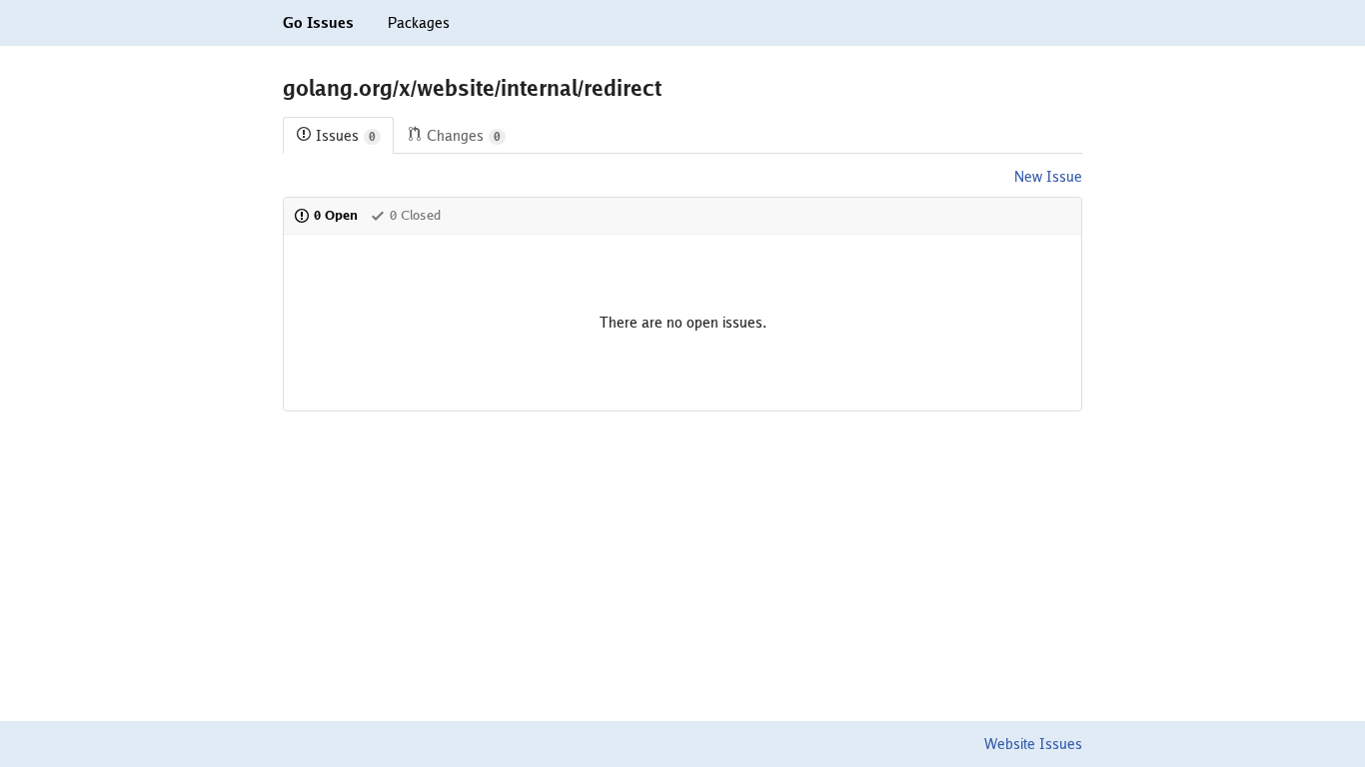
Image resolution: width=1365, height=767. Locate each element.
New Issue (1048, 177)
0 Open (336, 215)
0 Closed (415, 215)
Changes (464, 136)
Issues (346, 136)
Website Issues (1033, 744)
